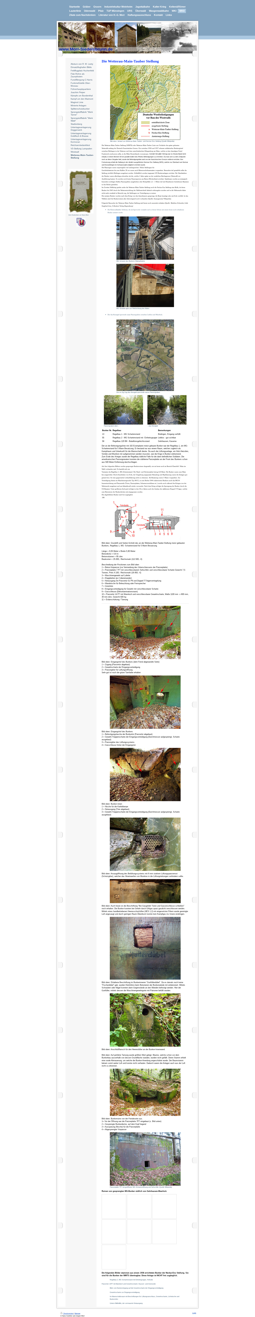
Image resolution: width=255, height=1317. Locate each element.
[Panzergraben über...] (123, 410)
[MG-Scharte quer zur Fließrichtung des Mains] (145, 285)
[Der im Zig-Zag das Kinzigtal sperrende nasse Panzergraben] (145, 355)
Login (194, 1313)
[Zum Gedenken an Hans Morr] (81, 191)
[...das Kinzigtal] (167, 410)
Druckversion (68, 1313)
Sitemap (77, 1313)
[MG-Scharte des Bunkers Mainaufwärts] (145, 238)
